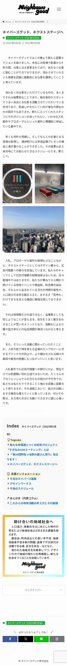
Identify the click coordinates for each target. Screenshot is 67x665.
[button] (10, 639)
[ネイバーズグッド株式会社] (33, 9)
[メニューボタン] (59, 9)
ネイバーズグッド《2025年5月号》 (23, 37)
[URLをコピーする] (57, 639)
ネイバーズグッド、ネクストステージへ (34, 464)
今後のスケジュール (22, 488)
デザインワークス (20, 483)
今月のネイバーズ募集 (23, 479)
